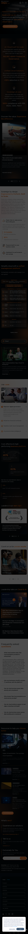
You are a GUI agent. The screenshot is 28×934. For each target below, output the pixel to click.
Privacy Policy (15, 926)
